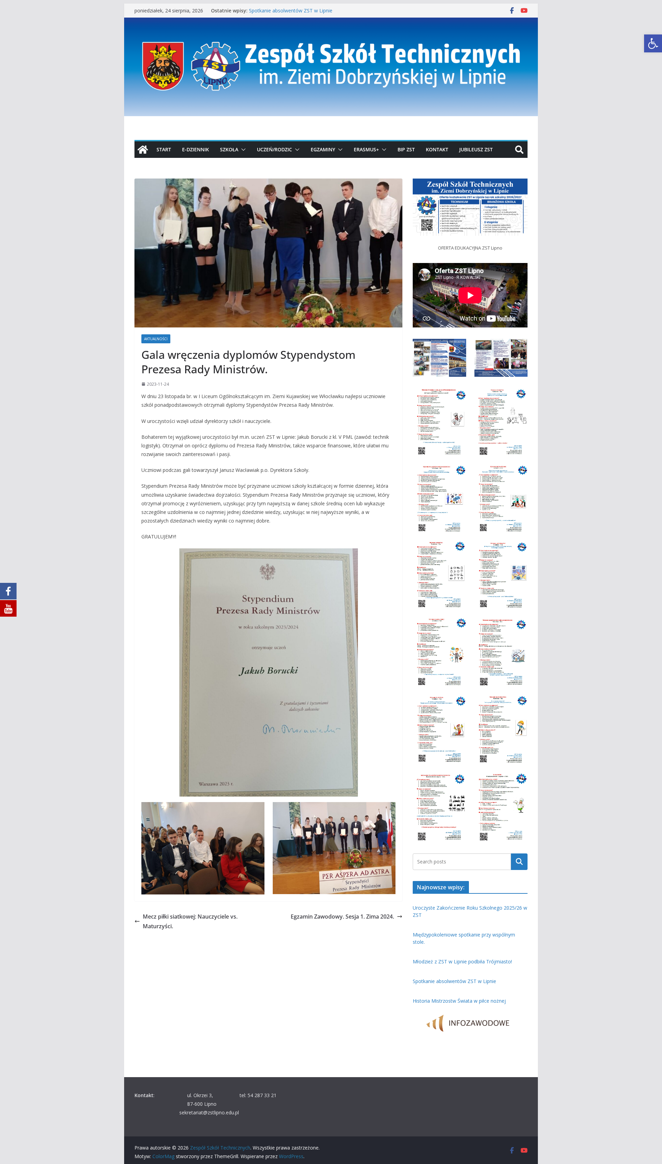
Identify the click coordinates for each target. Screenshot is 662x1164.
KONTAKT (437, 149)
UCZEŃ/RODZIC (274, 149)
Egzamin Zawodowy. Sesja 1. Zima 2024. (342, 916)
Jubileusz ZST (476, 149)
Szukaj (519, 861)
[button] (653, 43)
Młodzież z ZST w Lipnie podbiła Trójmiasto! (298, 9)
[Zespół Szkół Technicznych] (331, 22)
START (164, 149)
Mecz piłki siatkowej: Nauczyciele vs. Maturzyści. (190, 921)
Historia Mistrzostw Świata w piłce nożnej (459, 1001)
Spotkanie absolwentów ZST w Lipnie (454, 981)
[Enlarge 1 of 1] (518, 187)
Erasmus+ (366, 149)
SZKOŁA (229, 149)
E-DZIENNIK (195, 149)
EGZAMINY (323, 149)
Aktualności (156, 338)
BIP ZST (406, 149)
